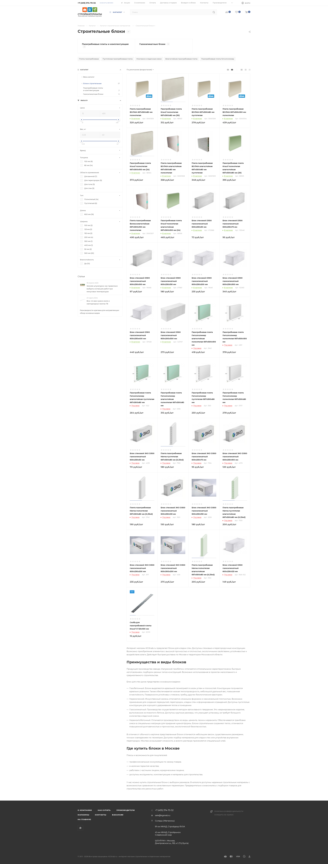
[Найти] (214, 12)
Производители (125, 810)
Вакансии (117, 815)
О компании (85, 810)
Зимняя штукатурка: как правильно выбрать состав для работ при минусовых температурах (102, 289)
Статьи (81, 276)
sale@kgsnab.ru (162, 815)
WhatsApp (80, 828)
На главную (84, 819)
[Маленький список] (228, 70)
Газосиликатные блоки (101, 94)
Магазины (83, 815)
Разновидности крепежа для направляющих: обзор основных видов (99, 311)
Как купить (104, 810)
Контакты (100, 815)
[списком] (245, 70)
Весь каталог (88, 77)
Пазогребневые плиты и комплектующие (101, 89)
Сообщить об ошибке (223, 815)
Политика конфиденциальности (228, 811)
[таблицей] (249, 70)
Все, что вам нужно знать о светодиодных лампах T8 (98, 302)
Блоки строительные (101, 83)
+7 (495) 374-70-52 (87, 3)
